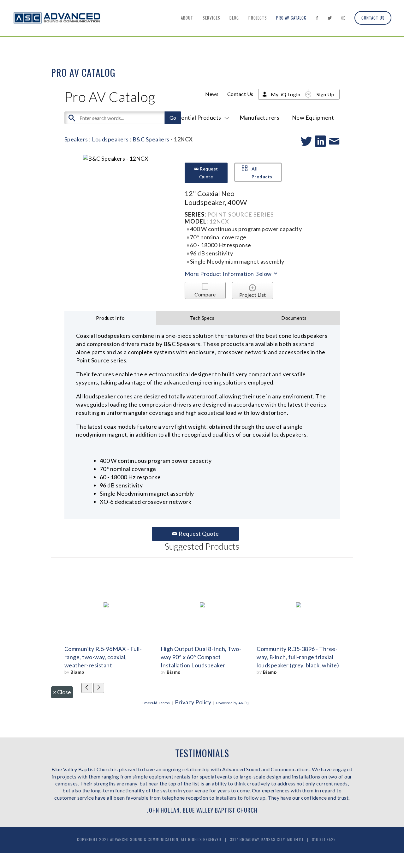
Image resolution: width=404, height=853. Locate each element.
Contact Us (373, 18)
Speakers (76, 139)
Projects (257, 18)
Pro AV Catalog (291, 18)
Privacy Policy (193, 702)
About (187, 18)
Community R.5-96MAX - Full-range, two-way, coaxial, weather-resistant (103, 657)
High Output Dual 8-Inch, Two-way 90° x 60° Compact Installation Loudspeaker (201, 657)
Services (211, 18)
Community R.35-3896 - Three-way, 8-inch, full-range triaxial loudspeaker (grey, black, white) (298, 657)
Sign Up (326, 94)
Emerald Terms (156, 703)
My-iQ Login (285, 94)
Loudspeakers (110, 139)
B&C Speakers (151, 139)
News (211, 94)
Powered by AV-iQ (232, 703)
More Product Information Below (229, 273)
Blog (234, 18)
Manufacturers (260, 117)
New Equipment (313, 117)
